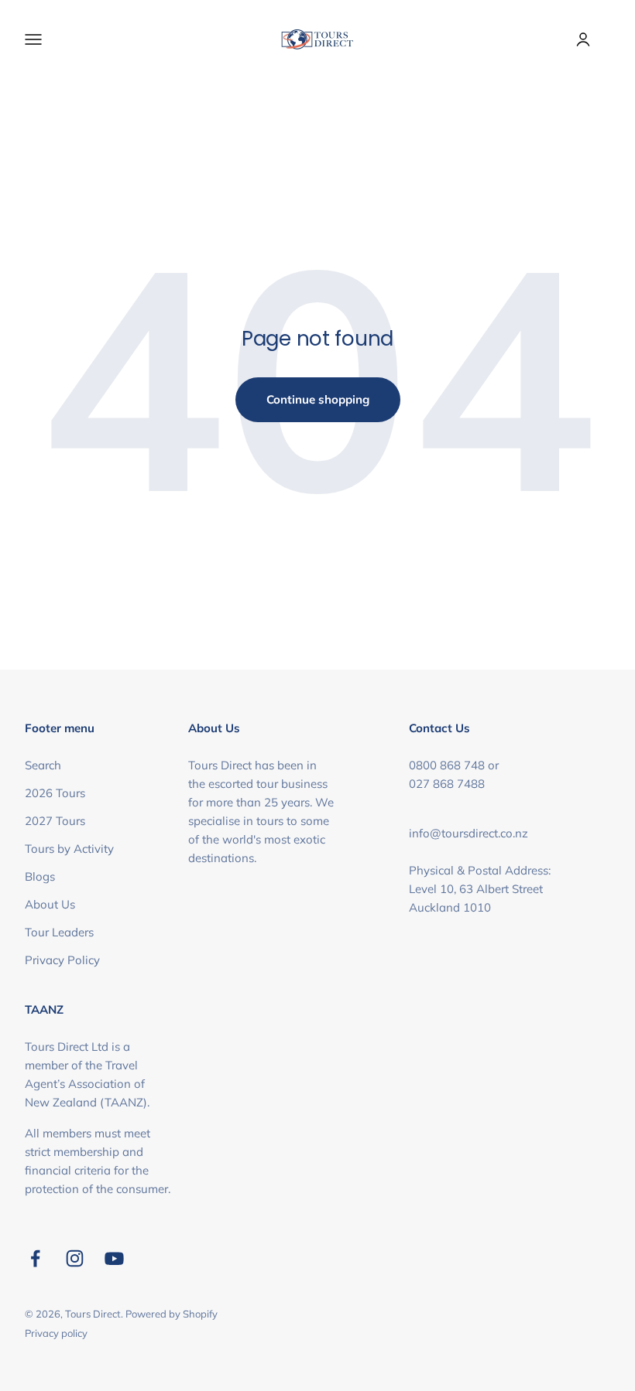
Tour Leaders (59, 932)
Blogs (40, 876)
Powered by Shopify (171, 1313)
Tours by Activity (69, 848)
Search (43, 765)
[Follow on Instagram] (74, 1258)
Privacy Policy (62, 960)
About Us (50, 904)
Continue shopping (317, 399)
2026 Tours (55, 793)
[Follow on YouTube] (114, 1258)
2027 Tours (55, 820)
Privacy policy (56, 1333)
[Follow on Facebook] (35, 1258)
